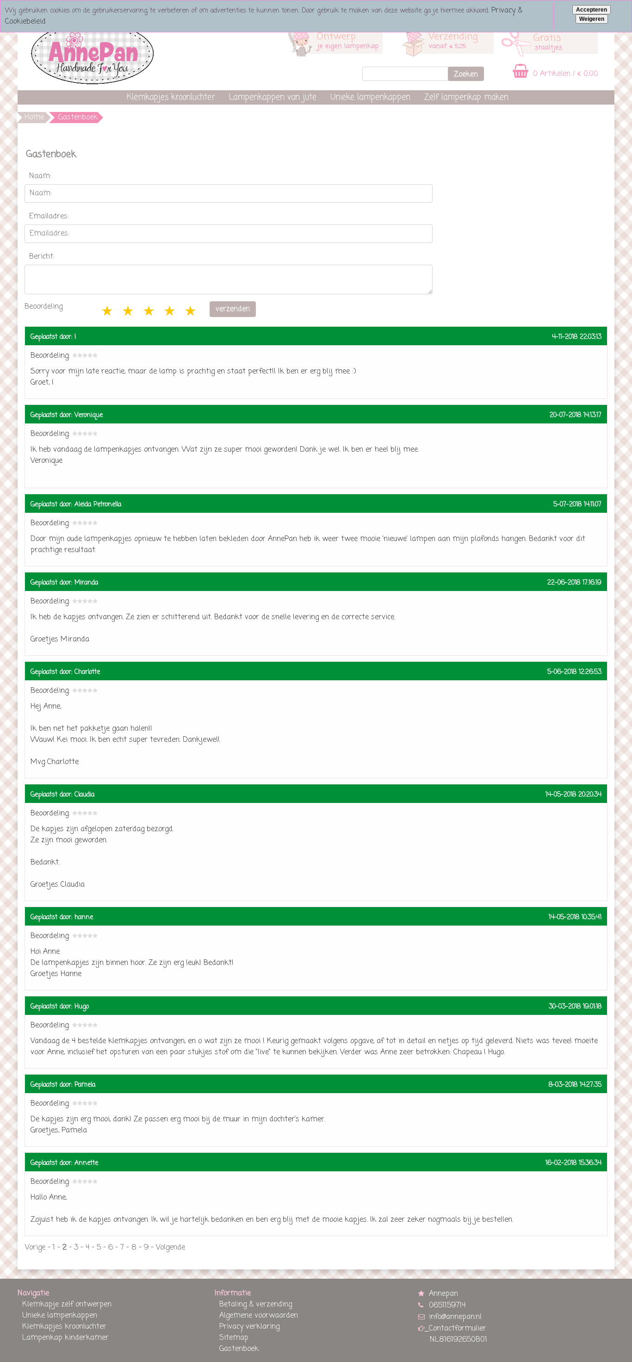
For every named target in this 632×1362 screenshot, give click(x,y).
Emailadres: (49, 216)
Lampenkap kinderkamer (65, 1337)
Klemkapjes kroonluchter (171, 97)
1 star (108, 312)
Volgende (170, 1247)
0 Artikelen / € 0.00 (564, 74)
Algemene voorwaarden (258, 1315)
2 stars (129, 312)
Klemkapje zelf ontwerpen (67, 1304)
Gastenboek (239, 1349)
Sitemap (233, 1337)
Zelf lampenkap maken (466, 97)
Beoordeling (43, 306)
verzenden (233, 309)
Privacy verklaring (249, 1326)
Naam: (40, 176)
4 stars (170, 312)
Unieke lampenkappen (370, 97)
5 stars (191, 312)
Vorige (35, 1247)
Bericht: (42, 256)
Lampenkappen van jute (272, 97)
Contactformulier (457, 1328)
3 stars (149, 312)
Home (34, 117)
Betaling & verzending (255, 1304)
